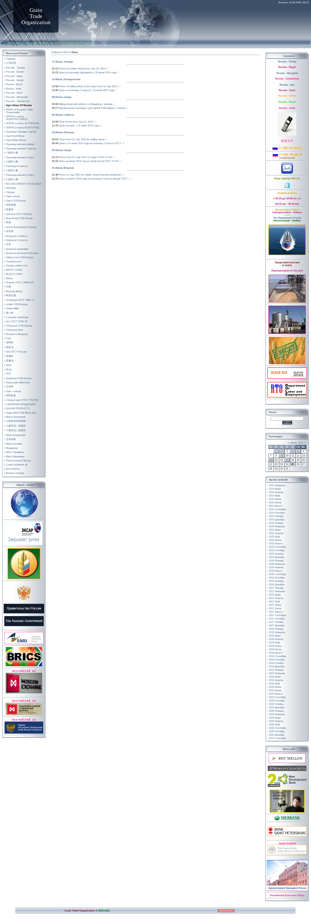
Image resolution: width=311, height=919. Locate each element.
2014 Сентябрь (277, 509)
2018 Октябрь (277, 659)
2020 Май (274, 724)
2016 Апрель (276, 567)
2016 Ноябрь (276, 581)
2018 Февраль (277, 632)
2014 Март (275, 488)
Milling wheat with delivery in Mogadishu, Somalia (85, 104)
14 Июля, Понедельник (66, 79)
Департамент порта (287, 209)
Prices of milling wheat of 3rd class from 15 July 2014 (88, 86)
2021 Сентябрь (277, 738)
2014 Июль (275, 502)
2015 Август (276, 543)
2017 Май (274, 601)
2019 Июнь (275, 687)
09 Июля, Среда (61, 97)
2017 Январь (276, 587)
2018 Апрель (276, 639)
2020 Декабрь (277, 734)
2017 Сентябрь (277, 615)
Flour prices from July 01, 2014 (76, 121)
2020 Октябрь (277, 731)
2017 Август (276, 611)
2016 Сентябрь (277, 574)
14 (270, 459)
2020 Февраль (277, 714)
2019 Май (274, 683)
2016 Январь (276, 560)
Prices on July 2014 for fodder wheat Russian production (90, 174)
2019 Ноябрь (276, 704)
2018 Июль (275, 649)
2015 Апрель (276, 533)
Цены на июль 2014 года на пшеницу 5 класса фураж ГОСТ (93, 178)
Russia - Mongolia (287, 73)
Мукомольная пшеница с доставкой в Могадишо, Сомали (92, 108)
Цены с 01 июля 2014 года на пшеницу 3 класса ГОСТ (90, 143)
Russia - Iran (287, 84)
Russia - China (287, 95)
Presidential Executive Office (287, 895)
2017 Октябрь (277, 618)
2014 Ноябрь (276, 516)
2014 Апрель (276, 492)
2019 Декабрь (277, 707)
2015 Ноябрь (276, 553)
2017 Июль (275, 608)
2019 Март (275, 676)
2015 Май (274, 536)
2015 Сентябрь (277, 546)
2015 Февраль (277, 526)
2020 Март (275, 717)
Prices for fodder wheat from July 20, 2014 (82, 68)
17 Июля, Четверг (63, 61)
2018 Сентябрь (277, 656)
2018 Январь (276, 628)
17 (287, 459)
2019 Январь (276, 669)
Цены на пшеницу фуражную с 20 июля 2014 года (87, 72)
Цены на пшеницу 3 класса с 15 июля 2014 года (86, 90)
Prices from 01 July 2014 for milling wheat (82, 139)
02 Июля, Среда (61, 150)
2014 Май (274, 495)
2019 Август (276, 693)
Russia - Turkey (287, 61)
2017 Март (275, 594)
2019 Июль (275, 690)
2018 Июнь (275, 646)
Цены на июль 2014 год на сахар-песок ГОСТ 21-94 (88, 161)
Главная (56, 52)
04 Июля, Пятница (63, 132)
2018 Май (274, 642)
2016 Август (276, 570)
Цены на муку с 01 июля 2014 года (79, 125)
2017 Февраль (277, 591)
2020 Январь (276, 710)
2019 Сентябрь (277, 697)
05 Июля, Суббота (63, 114)
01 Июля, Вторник (63, 167)
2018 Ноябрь (276, 663)
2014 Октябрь (277, 512)
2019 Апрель (276, 680)
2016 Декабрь (277, 584)
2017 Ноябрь (276, 622)
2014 (66, 52)
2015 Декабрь (277, 557)
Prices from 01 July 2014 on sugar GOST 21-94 (85, 157)
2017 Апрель (276, 598)
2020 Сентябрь (277, 728)
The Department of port (287, 217)
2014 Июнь (275, 499)
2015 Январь (276, 523)
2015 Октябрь (277, 550)
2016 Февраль (277, 564)
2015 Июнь (275, 540)
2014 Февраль (277, 485)
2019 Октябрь (277, 700)
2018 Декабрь (277, 666)
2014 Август (276, 505)
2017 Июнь (275, 605)
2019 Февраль (277, 673)
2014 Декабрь (277, 519)
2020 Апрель (276, 721)
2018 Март (275, 635)
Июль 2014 (297, 442)
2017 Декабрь (277, 625)
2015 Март (275, 529)
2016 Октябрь (277, 577)
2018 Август (276, 652)
